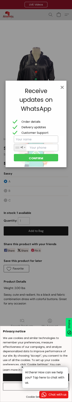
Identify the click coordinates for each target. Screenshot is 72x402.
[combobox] (20, 147)
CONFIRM (36, 158)
